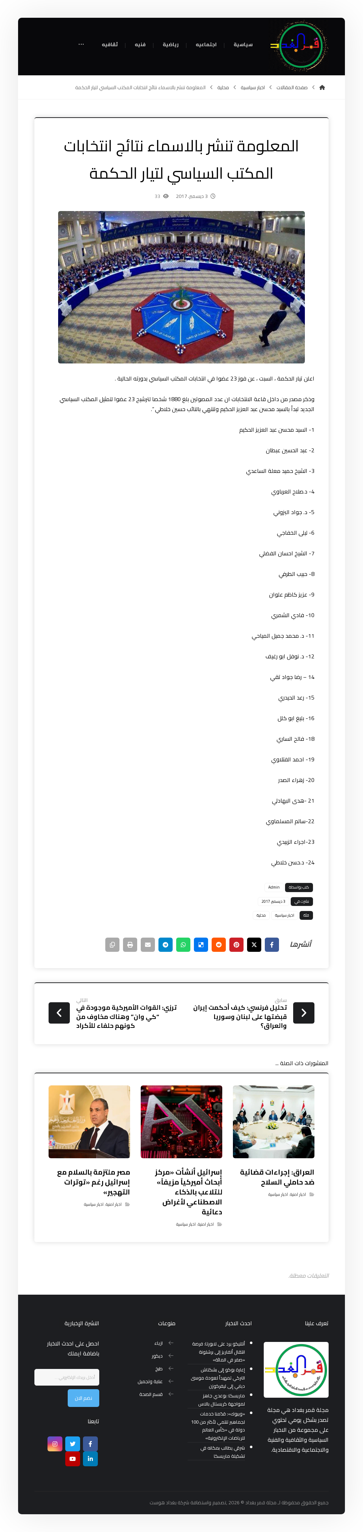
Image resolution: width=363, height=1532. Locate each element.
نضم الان (83, 1398)
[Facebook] (90, 1443)
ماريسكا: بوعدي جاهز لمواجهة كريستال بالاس (221, 1400)
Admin (274, 887)
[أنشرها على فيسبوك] (272, 945)
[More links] (81, 45)
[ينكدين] (90, 1458)
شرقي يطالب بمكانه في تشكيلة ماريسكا (222, 1452)
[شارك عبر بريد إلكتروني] (148, 945)
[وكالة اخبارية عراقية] (298, 46)
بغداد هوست (163, 1502)
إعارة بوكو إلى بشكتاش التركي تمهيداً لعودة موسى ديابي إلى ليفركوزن (218, 1378)
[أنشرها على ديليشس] (201, 945)
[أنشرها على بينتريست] (236, 945)
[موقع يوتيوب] (72, 1458)
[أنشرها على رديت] (219, 945)
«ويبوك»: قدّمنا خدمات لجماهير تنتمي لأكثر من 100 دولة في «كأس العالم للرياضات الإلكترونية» (218, 1426)
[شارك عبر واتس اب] (183, 945)
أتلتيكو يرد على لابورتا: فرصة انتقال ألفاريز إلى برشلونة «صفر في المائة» (218, 1352)
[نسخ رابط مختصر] (112, 945)
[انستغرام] (55, 1443)
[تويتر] (72, 1443)
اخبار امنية (298, 1194)
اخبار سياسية (284, 915)
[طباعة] (130, 945)
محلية (261, 915)
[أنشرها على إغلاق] (254, 945)
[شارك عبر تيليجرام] (165, 945)
